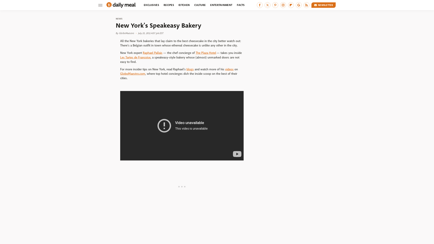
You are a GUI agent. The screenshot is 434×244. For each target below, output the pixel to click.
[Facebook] (260, 5)
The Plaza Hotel (206, 53)
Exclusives (151, 5)
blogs (190, 69)
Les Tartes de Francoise (135, 57)
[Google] (299, 5)
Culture (200, 5)
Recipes (169, 5)
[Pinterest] (275, 5)
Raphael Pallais (152, 53)
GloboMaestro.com (132, 74)
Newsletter (325, 5)
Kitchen (184, 5)
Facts (241, 5)
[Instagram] (283, 5)
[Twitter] (267, 5)
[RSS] (306, 5)
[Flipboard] (291, 5)
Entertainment (221, 5)
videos (229, 69)
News (119, 19)
